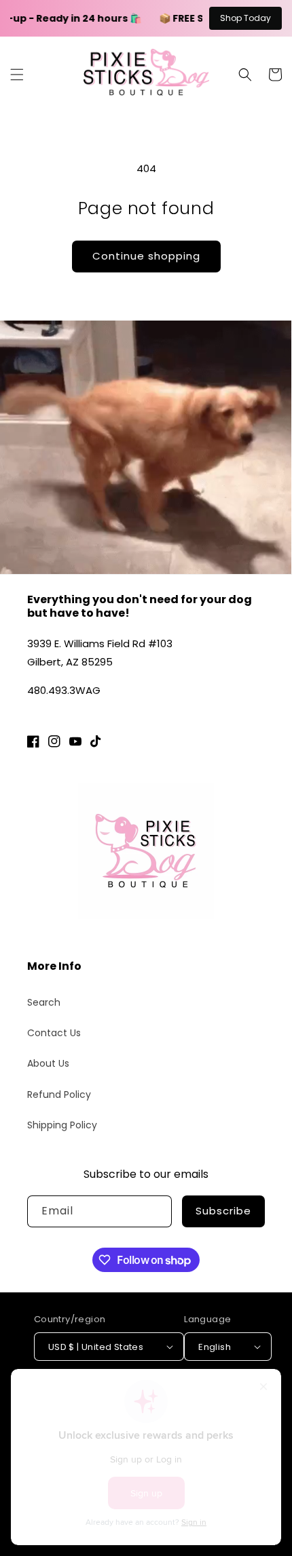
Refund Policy (59, 1094)
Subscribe (223, 1211)
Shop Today (245, 18)
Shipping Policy (62, 1125)
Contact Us (54, 1033)
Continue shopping (146, 256)
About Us (48, 1063)
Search (43, 1002)
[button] (17, 74)
